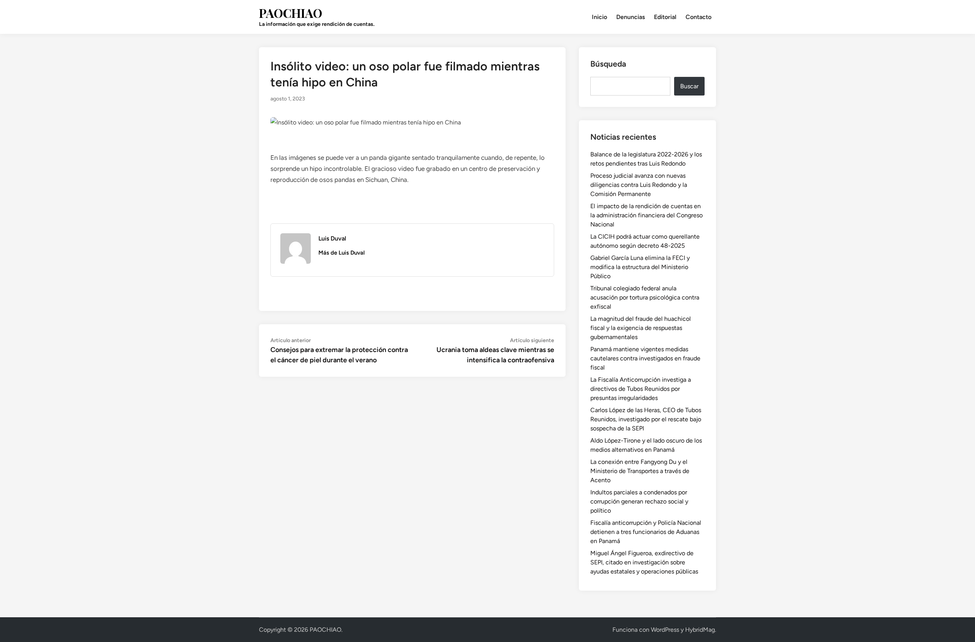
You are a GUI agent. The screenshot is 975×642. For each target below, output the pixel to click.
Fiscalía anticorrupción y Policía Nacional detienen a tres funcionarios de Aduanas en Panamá (645, 532)
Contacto (698, 17)
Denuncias (630, 17)
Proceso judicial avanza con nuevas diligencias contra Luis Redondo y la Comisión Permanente (638, 185)
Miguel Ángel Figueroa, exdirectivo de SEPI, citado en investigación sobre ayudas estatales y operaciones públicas (644, 562)
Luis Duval (332, 238)
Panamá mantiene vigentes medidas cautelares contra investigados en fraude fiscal (645, 358)
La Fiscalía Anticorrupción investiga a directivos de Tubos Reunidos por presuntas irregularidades (640, 388)
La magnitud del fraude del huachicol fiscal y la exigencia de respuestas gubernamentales (640, 328)
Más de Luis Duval (341, 252)
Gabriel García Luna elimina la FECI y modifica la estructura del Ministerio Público (640, 267)
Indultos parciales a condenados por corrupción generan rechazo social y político (639, 501)
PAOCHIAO (290, 13)
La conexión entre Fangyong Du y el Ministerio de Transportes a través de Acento (639, 471)
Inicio (599, 17)
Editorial (665, 17)
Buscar (689, 86)
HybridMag (700, 629)
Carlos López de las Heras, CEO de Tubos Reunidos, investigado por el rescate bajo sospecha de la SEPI (645, 419)
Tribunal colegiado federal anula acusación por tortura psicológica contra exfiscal (644, 297)
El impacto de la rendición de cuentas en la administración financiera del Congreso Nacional (646, 215)
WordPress (665, 629)
